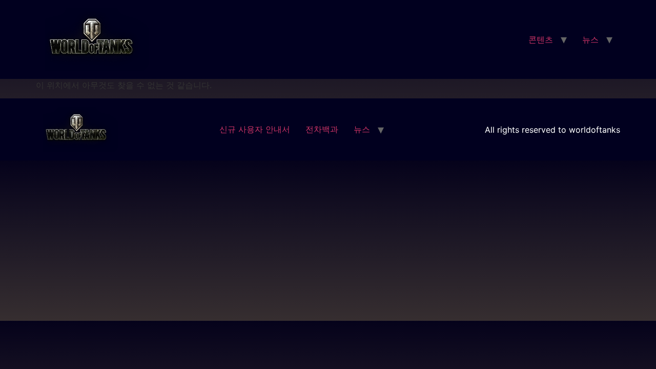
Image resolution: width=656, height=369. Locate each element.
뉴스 (590, 39)
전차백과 (321, 129)
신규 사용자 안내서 (254, 129)
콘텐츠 (540, 39)
